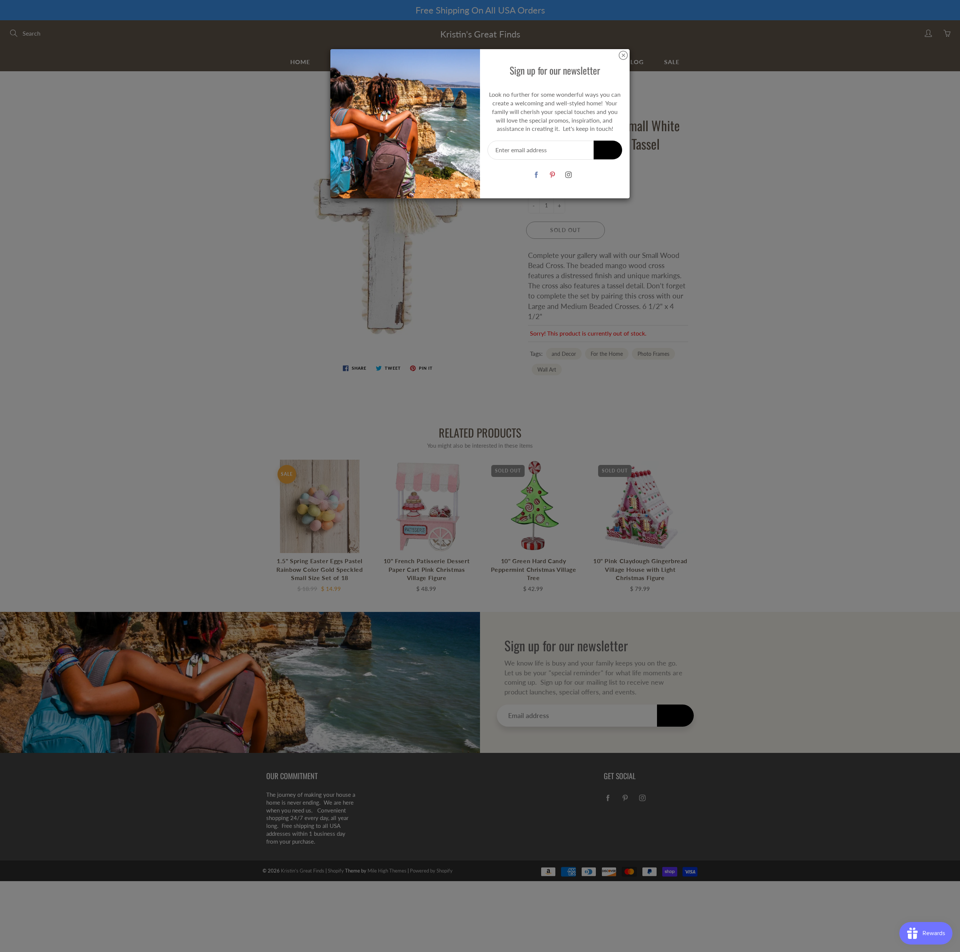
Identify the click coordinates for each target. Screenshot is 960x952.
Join (608, 150)
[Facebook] (536, 174)
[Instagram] (568, 174)
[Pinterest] (552, 174)
